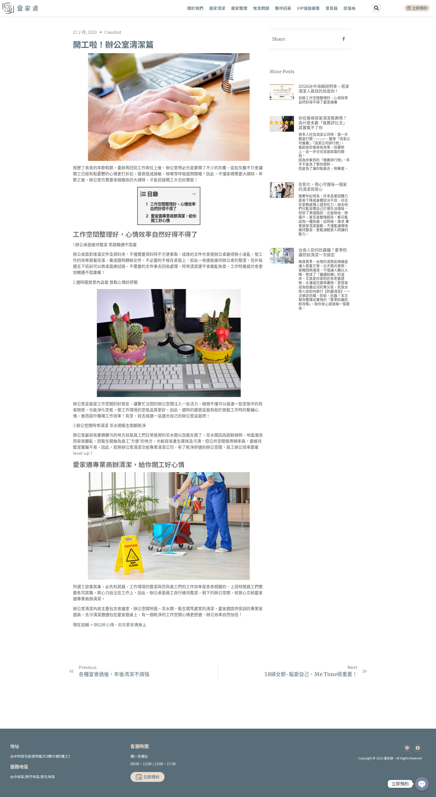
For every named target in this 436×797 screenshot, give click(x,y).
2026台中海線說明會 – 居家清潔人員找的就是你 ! (323, 89)
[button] (376, 8)
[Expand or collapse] (194, 194)
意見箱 (331, 8)
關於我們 (195, 8)
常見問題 (261, 8)
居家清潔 (217, 8)
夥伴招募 (283, 8)
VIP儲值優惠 (308, 8)
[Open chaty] (422, 784)
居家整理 (239, 8)
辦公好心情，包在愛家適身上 (120, 624)
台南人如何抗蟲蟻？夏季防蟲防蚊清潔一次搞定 (322, 252)
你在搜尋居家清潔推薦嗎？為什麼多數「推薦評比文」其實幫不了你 (322, 123)
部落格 (349, 8)
